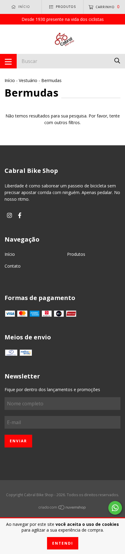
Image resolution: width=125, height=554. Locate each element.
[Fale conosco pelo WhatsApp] (115, 508)
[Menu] (8, 61)
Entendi (62, 543)
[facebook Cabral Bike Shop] (19, 215)
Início (10, 80)
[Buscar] (117, 60)
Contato (13, 266)
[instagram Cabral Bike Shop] (9, 215)
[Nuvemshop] (62, 508)
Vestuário (28, 80)
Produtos (76, 254)
